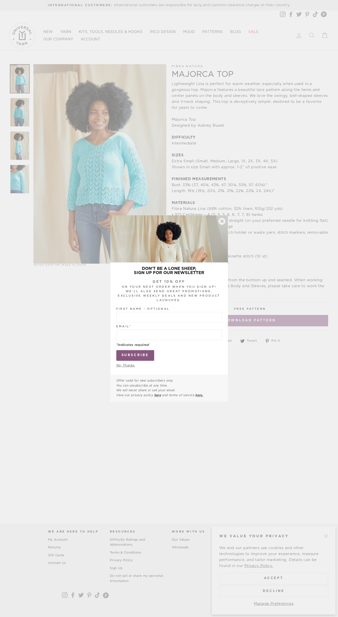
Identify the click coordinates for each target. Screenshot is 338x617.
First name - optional (143, 309)
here (157, 395)
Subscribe (135, 355)
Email (123, 326)
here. (199, 395)
